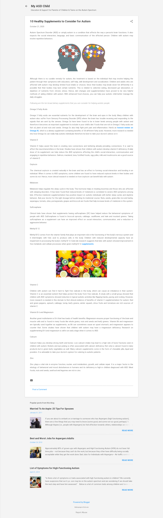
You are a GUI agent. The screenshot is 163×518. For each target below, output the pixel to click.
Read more (127, 430)
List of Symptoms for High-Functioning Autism (54, 468)
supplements (88, 244)
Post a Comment (39, 389)
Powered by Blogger (81, 502)
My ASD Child (40, 6)
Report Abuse (81, 512)
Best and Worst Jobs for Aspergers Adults (52, 438)
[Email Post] (31, 381)
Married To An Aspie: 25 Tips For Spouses (52, 408)
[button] (131, 21)
